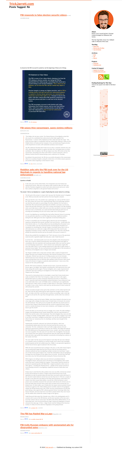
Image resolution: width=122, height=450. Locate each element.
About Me (96, 46)
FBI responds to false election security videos (43, 15)
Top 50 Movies (97, 49)
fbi (31, 122)
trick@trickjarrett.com (99, 71)
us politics (33, 419)
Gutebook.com (97, 65)
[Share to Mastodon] (25, 121)
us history (33, 407)
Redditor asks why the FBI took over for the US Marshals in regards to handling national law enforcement (44, 172)
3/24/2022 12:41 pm (25, 430)
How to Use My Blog (98, 48)
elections (35, 122)
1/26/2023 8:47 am (24, 133)
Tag (94, 56)
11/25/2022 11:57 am (25, 177)
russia (32, 433)
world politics (37, 433)
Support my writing (98, 70)
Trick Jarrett (49, 447)
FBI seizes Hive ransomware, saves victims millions (46, 128)
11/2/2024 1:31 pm (24, 18)
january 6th (38, 419)
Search (95, 58)
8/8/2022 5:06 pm (24, 416)
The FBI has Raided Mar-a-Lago (36, 413)
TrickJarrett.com (21, 4)
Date (94, 55)
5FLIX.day (95, 63)
